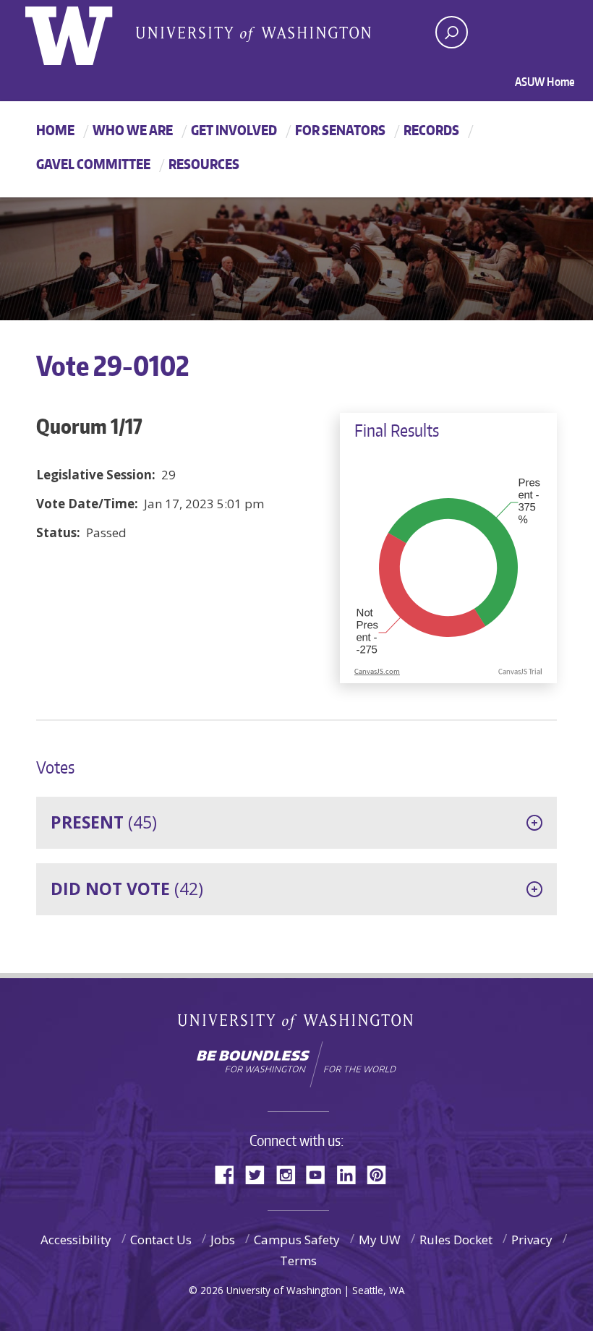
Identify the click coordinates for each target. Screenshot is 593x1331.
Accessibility (75, 1239)
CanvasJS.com (377, 672)
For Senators (340, 130)
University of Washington (297, 1024)
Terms (298, 1260)
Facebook (230, 1173)
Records (431, 130)
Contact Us (161, 1239)
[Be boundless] (296, 1064)
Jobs (222, 1239)
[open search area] (451, 32)
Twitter (260, 1173)
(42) (127, 888)
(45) (104, 822)
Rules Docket (455, 1239)
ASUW (84, 32)
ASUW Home (545, 81)
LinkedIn (351, 1173)
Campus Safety (297, 1239)
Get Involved (234, 130)
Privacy (532, 1239)
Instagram (291, 1173)
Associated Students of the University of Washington (253, 33)
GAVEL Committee (93, 164)
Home (55, 130)
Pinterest (382, 1173)
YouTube (321, 1173)
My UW (380, 1239)
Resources (203, 164)
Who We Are (133, 130)
